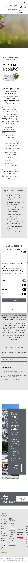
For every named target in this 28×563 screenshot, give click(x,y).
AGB (12, 541)
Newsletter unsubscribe (12, 560)
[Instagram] (27, 546)
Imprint (3, 558)
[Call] (21, 7)
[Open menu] (3, 7)
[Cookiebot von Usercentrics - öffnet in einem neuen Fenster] (20, 252)
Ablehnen (14, 309)
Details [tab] (14, 256)
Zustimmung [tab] (5, 256)
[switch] (24, 285)
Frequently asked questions (12, 536)
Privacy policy (10, 558)
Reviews (12, 528)
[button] (14, 359)
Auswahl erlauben (14, 305)
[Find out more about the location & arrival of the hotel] (25, 7)
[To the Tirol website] (21, 538)
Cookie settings (19, 558)
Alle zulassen (14, 300)
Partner (3, 560)
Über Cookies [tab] (22, 256)
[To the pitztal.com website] (18, 538)
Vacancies (12, 545)
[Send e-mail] (25, 3)
